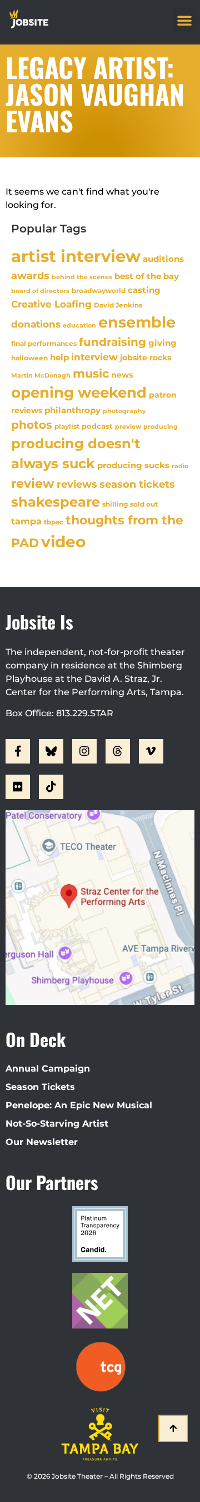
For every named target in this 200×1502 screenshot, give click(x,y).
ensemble (137, 322)
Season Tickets (40, 1087)
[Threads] (118, 751)
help (59, 357)
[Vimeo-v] (151, 751)
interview (94, 357)
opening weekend (79, 392)
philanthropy (72, 410)
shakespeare (55, 502)
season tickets (137, 484)
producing (160, 426)
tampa (26, 521)
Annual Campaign (48, 1068)
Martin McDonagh (41, 375)
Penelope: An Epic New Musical (79, 1105)
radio (180, 466)
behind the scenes (82, 277)
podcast (97, 426)
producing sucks (133, 465)
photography (124, 411)
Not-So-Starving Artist (57, 1123)
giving (162, 343)
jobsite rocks (145, 357)
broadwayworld (99, 291)
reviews (77, 484)
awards (30, 275)
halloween (29, 358)
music (91, 373)
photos (31, 425)
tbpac (53, 522)
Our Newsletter (42, 1142)
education (79, 325)
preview (128, 426)
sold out (144, 504)
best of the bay (146, 276)
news (122, 375)
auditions (163, 259)
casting (144, 290)
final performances (44, 343)
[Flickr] (18, 787)
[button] (184, 20)
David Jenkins (118, 305)
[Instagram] (84, 751)
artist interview (76, 256)
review (32, 483)
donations (36, 324)
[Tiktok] (51, 787)
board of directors (40, 291)
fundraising (112, 342)
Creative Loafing (51, 304)
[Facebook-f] (18, 751)
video (63, 541)
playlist (66, 426)
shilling (115, 504)
